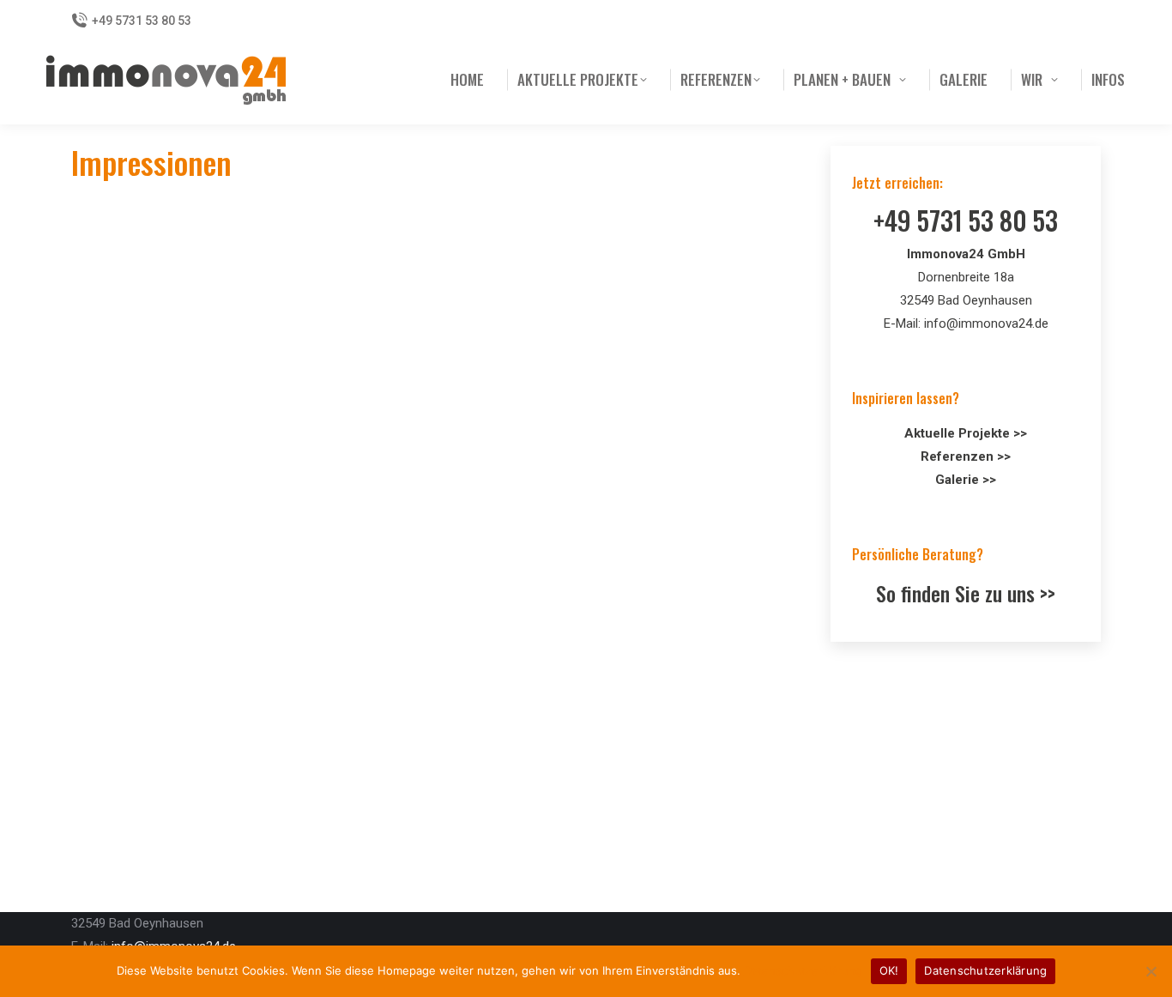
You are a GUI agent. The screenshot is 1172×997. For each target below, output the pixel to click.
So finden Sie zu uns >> (965, 592)
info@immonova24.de (986, 323)
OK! (889, 970)
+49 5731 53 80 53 (141, 20)
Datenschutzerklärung (803, 970)
